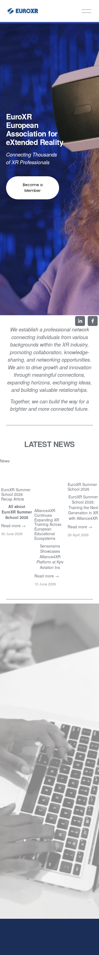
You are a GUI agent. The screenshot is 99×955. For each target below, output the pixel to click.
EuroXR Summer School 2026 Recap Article (16, 494)
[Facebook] (93, 321)
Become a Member (33, 187)
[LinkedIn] (80, 321)
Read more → (13, 525)
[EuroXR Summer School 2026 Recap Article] (16, 475)
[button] (89, 460)
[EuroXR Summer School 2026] (83, 473)
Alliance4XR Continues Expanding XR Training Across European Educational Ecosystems (47, 524)
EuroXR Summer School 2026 (82, 487)
